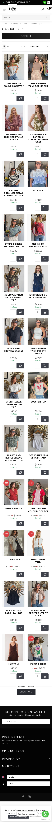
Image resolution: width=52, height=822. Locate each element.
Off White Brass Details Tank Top (38, 458)
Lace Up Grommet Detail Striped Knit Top (14, 193)
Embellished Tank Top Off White (38, 351)
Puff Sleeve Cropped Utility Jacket (38, 613)
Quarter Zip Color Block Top (13, 84)
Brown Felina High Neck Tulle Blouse (13, 137)
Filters (24, 36)
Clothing (14, 24)
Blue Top (38, 190)
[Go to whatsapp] (45, 814)
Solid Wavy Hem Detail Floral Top (13, 297)
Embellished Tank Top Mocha (38, 84)
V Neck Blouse (13, 508)
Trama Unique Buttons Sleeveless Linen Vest (38, 138)
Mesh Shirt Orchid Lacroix (38, 245)
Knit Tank (14, 664)
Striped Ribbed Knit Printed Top (14, 245)
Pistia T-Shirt (38, 664)
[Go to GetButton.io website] (45, 819)
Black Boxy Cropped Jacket (13, 349)
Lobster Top (38, 402)
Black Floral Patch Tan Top (13, 611)
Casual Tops (36, 24)
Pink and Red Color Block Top (38, 509)
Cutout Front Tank (38, 560)
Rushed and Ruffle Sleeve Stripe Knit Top (14, 458)
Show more (26, 692)
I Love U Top (14, 559)
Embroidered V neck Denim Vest (38, 296)
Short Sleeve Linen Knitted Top (14, 404)
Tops (24, 24)
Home (4, 24)
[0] (48, 9)
